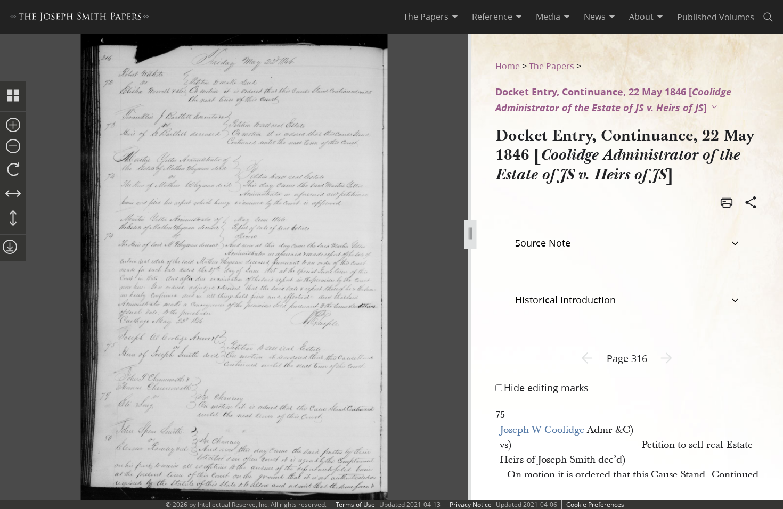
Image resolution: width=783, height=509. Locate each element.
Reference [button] (492, 16)
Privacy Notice (471, 504)
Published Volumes (715, 17)
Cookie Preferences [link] (595, 504)
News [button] (595, 16)
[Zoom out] (13, 146)
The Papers (551, 66)
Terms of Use (355, 504)
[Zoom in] (13, 125)
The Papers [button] (425, 16)
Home (507, 66)
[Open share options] (751, 203)
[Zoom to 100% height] (13, 219)
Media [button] (548, 16)
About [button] (641, 16)
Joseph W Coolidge (542, 430)
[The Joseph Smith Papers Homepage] (79, 18)
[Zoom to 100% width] (13, 194)
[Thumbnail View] (13, 96)
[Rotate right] (13, 170)
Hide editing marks (546, 388)
